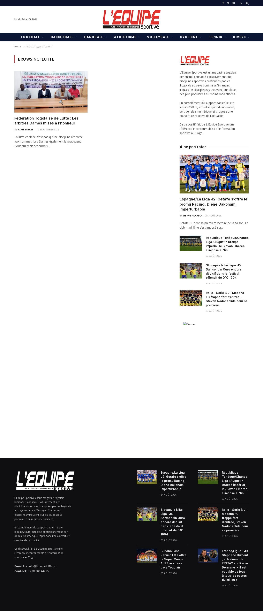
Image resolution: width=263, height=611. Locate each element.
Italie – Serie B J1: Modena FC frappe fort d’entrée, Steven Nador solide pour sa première (227, 299)
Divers (239, 37)
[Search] (247, 3)
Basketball (62, 37)
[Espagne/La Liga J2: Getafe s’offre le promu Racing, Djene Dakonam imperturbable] (214, 174)
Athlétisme (125, 37)
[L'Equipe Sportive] (131, 19)
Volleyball (158, 37)
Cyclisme (189, 37)
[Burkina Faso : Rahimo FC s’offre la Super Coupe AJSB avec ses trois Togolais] (147, 556)
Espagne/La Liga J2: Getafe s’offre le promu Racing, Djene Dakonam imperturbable (213, 204)
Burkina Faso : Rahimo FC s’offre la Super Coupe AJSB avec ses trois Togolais (173, 559)
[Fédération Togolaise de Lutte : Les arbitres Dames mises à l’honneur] (51, 91)
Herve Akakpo (192, 215)
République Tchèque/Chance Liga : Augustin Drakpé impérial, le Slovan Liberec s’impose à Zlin (227, 244)
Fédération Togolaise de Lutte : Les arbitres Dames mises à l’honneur (46, 120)
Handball (93, 37)
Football (30, 37)
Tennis (215, 37)
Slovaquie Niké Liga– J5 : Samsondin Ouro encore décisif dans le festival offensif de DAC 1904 (224, 271)
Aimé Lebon (25, 129)
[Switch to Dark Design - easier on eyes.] (241, 3)
